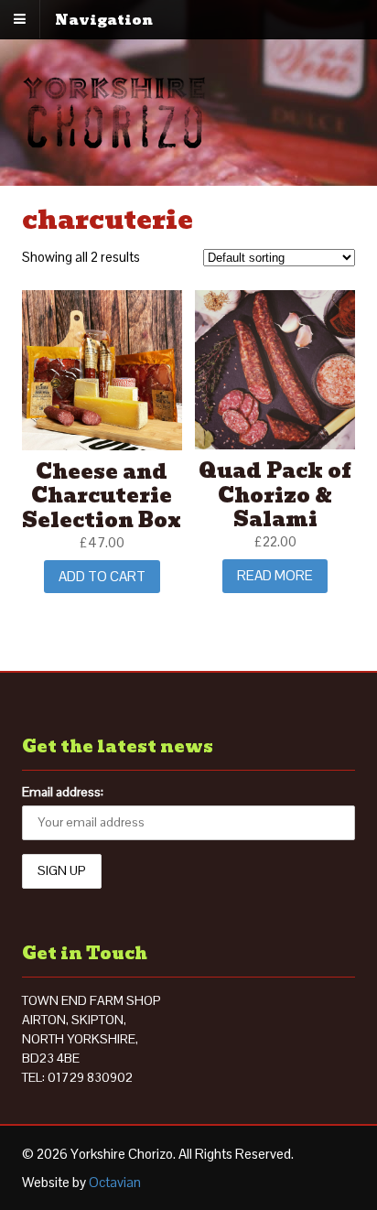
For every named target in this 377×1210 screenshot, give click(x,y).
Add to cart (102, 576)
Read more (275, 575)
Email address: (62, 791)
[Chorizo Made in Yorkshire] (114, 138)
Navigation (104, 19)
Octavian (115, 1182)
